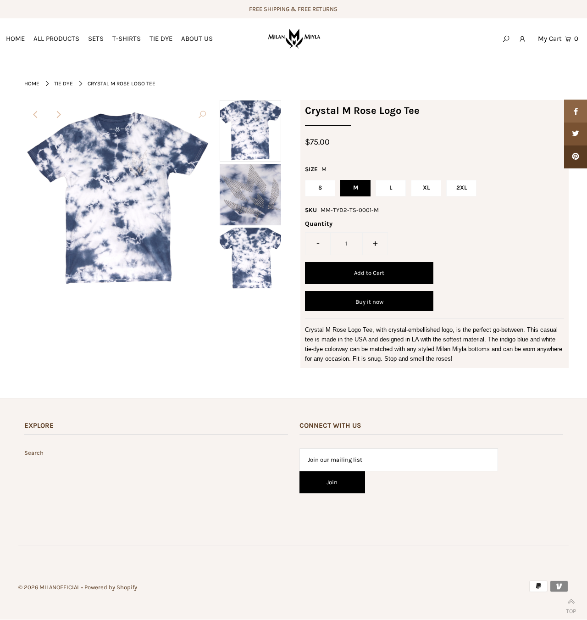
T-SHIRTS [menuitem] (126, 38)
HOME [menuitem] (15, 38)
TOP (571, 609)
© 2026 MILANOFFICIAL (49, 587)
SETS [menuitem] (96, 38)
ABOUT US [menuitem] (197, 38)
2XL (461, 187)
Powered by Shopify (110, 587)
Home (31, 83)
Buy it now (369, 301)
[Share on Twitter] (575, 134)
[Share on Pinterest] (575, 156)
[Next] (58, 115)
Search (34, 452)
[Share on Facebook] (575, 111)
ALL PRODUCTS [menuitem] (56, 38)
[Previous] (36, 115)
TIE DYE (63, 83)
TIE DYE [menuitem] (161, 38)
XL (426, 187)
